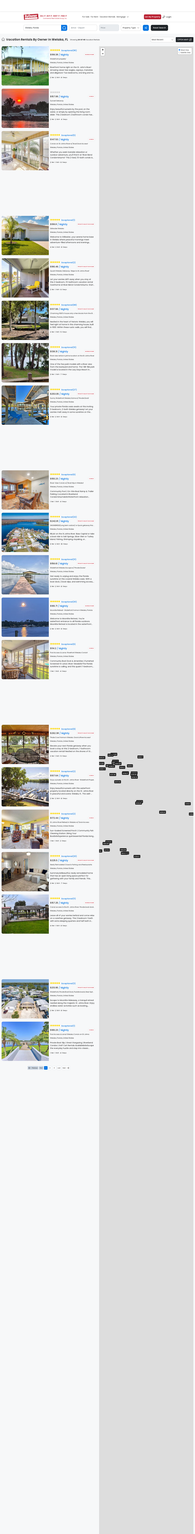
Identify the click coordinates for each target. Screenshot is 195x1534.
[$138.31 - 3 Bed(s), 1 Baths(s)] (138, 859)
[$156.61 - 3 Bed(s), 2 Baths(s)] (109, 844)
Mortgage (121, 16)
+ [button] (103, 49)
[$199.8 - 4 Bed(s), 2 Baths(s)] (189, 806)
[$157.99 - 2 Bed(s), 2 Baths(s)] (114, 777)
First (41, 1068)
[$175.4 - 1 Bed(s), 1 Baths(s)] (108, 852)
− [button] (103, 53)
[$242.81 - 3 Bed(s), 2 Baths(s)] (103, 760)
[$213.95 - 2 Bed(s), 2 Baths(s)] (102, 766)
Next (64, 1068)
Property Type (129, 27)
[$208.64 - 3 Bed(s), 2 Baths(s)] (163, 814)
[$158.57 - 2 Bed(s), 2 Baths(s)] (126, 775)
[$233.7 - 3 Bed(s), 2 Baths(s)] (142, 759)
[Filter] (146, 28)
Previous (35, 1068)
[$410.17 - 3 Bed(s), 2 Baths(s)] (125, 855)
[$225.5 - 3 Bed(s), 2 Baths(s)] (131, 768)
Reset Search (159, 27)
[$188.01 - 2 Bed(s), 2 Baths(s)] (112, 768)
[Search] (64, 28)
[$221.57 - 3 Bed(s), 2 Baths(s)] (110, 768)
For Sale (85, 16)
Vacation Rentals (107, 16)
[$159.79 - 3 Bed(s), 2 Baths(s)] (135, 779)
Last (58, 1068)
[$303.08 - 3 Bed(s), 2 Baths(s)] (107, 846)
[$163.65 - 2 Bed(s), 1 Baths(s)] (139, 805)
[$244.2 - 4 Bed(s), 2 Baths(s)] (123, 770)
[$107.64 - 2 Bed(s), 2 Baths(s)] (118, 784)
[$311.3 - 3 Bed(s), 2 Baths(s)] (112, 757)
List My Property (152, 16)
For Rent (94, 16)
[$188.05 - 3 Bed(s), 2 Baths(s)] (193, 816)
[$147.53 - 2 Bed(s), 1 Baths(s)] (99, 853)
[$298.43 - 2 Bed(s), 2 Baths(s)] (126, 855)
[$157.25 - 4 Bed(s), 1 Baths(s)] (119, 766)
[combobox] (162, 39)
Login (168, 16)
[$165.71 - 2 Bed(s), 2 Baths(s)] (103, 771)
